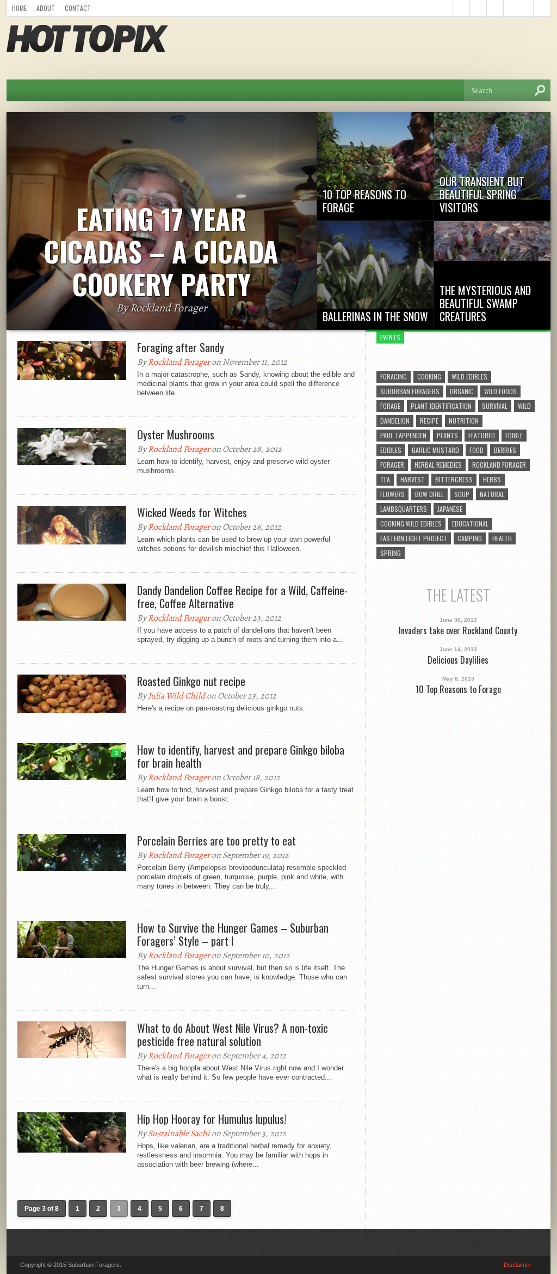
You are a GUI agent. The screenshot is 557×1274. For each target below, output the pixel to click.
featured (481, 435)
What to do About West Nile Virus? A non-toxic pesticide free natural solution (232, 1034)
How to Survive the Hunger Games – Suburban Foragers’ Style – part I (233, 934)
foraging (393, 376)
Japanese (449, 508)
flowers (392, 494)
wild (524, 406)
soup (461, 494)
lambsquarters (403, 508)
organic (462, 391)
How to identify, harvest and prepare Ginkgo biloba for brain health (240, 756)
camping (469, 538)
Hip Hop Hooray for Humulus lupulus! (211, 1118)
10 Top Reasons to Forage (458, 689)
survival (495, 406)
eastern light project (413, 538)
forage (390, 406)
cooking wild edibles (411, 523)
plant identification (441, 406)
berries (505, 450)
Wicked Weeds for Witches (192, 512)
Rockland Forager (179, 362)
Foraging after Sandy (180, 347)
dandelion (395, 420)
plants (447, 435)
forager (392, 464)
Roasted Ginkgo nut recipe (191, 681)
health (502, 538)
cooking (429, 376)
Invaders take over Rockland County (458, 631)
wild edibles (469, 376)
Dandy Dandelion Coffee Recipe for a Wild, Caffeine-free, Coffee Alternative (242, 597)
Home (19, 8)
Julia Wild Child (176, 696)
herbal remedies (438, 464)
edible (514, 435)
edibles (390, 450)
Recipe (429, 420)
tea (385, 479)
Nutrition (464, 420)
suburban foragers (410, 391)
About (45, 8)
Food (476, 450)
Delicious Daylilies (458, 660)
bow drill (429, 494)
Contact (78, 8)
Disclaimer (517, 1264)
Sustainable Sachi (179, 1134)
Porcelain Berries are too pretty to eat (216, 840)
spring (390, 553)
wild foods (500, 391)
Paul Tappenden (403, 435)
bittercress (454, 479)
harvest (412, 479)
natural (492, 494)
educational (470, 523)
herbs (492, 479)
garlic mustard (435, 450)
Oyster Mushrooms (175, 434)
